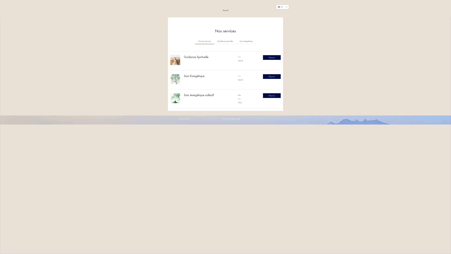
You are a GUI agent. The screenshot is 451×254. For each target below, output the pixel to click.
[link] (204, 41)
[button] (272, 57)
